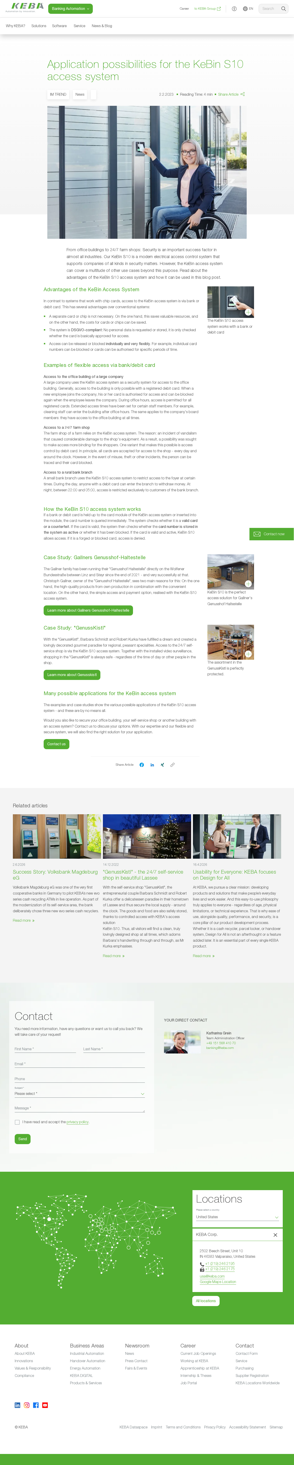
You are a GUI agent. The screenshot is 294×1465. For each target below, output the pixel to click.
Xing (234, 125)
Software (59, 26)
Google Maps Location (218, 1282)
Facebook (239, 107)
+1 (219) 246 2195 (220, 1264)
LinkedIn (237, 116)
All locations (206, 1301)
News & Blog (102, 26)
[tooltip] (172, 765)
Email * (20, 1064)
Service (79, 26)
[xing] (162, 764)
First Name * (24, 1049)
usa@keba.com (212, 1276)
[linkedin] (152, 764)
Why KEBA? (15, 26)
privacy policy (77, 1122)
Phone (20, 1079)
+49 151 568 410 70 (221, 1043)
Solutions (38, 26)
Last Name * (93, 1049)
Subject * (19, 1088)
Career (184, 8)
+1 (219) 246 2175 (220, 1269)
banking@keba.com (220, 1048)
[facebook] (141, 765)
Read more (22, 920)
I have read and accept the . (56, 1122)
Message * (23, 1108)
